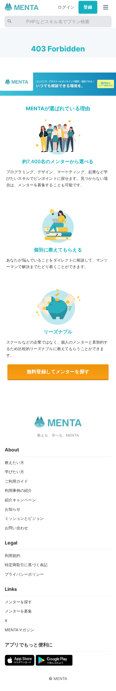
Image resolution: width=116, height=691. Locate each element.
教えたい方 (14, 462)
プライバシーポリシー (24, 574)
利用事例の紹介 (18, 490)
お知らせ (13, 509)
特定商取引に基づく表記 (26, 564)
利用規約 (13, 555)
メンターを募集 (18, 611)
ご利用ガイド (16, 481)
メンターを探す (18, 601)
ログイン (66, 7)
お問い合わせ (16, 527)
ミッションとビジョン (24, 518)
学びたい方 (14, 471)
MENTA (61, 678)
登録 (88, 7)
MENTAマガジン (19, 629)
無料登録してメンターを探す (58, 371)
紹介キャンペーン (20, 500)
